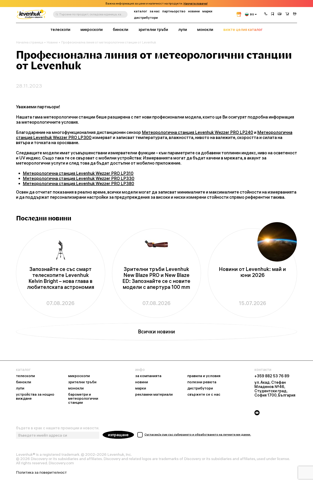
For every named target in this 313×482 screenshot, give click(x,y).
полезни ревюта (201, 382)
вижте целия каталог (243, 29)
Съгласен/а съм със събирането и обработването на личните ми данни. (197, 434)
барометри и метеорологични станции (83, 398)
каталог (140, 11)
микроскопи (91, 29)
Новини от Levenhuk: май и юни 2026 (252, 272)
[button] (265, 14)
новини (194, 11)
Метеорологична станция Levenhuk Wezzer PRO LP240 (197, 132)
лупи (182, 29)
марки (207, 11)
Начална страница (29, 42)
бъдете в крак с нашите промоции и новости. (57, 428)
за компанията (148, 376)
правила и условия (203, 376)
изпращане (118, 434)
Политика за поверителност (41, 472)
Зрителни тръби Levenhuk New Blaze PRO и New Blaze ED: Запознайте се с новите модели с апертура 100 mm (156, 278)
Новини (52, 42)
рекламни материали (154, 394)
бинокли (120, 29)
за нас (155, 11)
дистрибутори (146, 18)
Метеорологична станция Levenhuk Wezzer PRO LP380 (78, 183)
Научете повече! (196, 3)
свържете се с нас (203, 394)
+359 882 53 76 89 (271, 376)
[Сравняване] (279, 14)
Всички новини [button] (156, 331)
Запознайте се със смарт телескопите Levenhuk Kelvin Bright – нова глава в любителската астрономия (60, 278)
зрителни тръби (153, 29)
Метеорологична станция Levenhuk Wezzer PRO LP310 (78, 173)
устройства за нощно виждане (35, 396)
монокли (205, 29)
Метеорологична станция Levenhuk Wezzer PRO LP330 (78, 178)
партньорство (173, 11)
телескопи (60, 29)
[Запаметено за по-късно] (272, 14)
